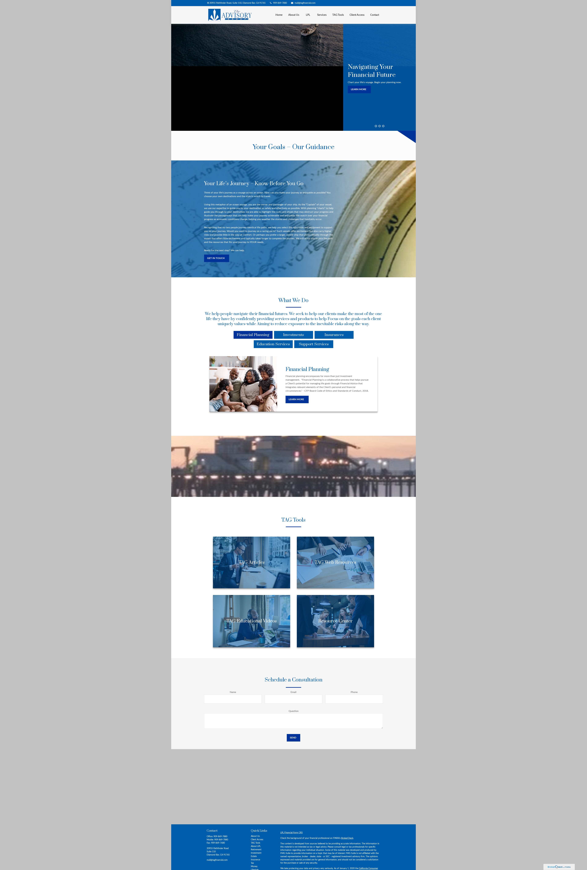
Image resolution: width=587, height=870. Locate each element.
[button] (279, 15)
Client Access (257, 840)
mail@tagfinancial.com (305, 3)
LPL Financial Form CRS (291, 833)
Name (233, 692)
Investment (256, 853)
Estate (254, 856)
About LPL (256, 846)
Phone (354, 692)
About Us (255, 836)
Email (293, 692)
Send (293, 737)
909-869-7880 (280, 3)
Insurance (255, 860)
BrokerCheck (347, 838)
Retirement (256, 850)
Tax (252, 863)
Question (294, 711)
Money (254, 866)
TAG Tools (255, 843)
